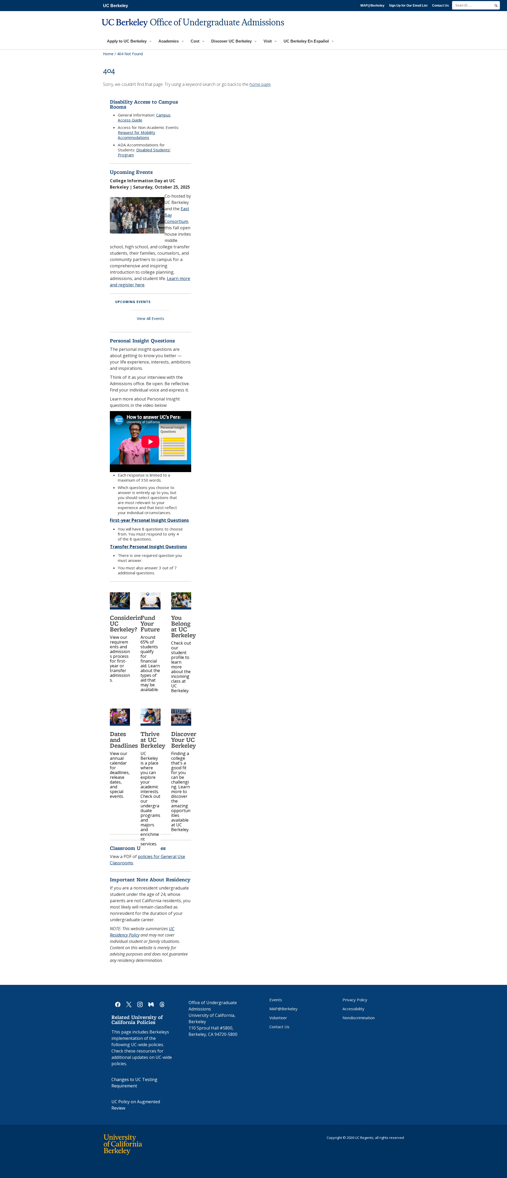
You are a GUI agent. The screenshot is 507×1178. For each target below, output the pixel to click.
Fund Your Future (150, 623)
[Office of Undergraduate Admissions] (193, 31)
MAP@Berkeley (372, 5)
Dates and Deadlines (124, 739)
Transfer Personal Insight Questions (148, 547)
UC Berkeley (115, 5)
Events (275, 999)
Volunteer (278, 1017)
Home (108, 53)
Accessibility (353, 1008)
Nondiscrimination (358, 1017)
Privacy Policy (354, 999)
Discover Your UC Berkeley (183, 739)
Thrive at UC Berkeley (152, 739)
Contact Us (440, 5)
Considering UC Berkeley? (127, 623)
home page (260, 84)
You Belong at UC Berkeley (183, 626)
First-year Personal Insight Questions (149, 520)
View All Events (150, 318)
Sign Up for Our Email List (408, 5)
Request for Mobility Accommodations (136, 135)
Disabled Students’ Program (144, 152)
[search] (496, 5)
